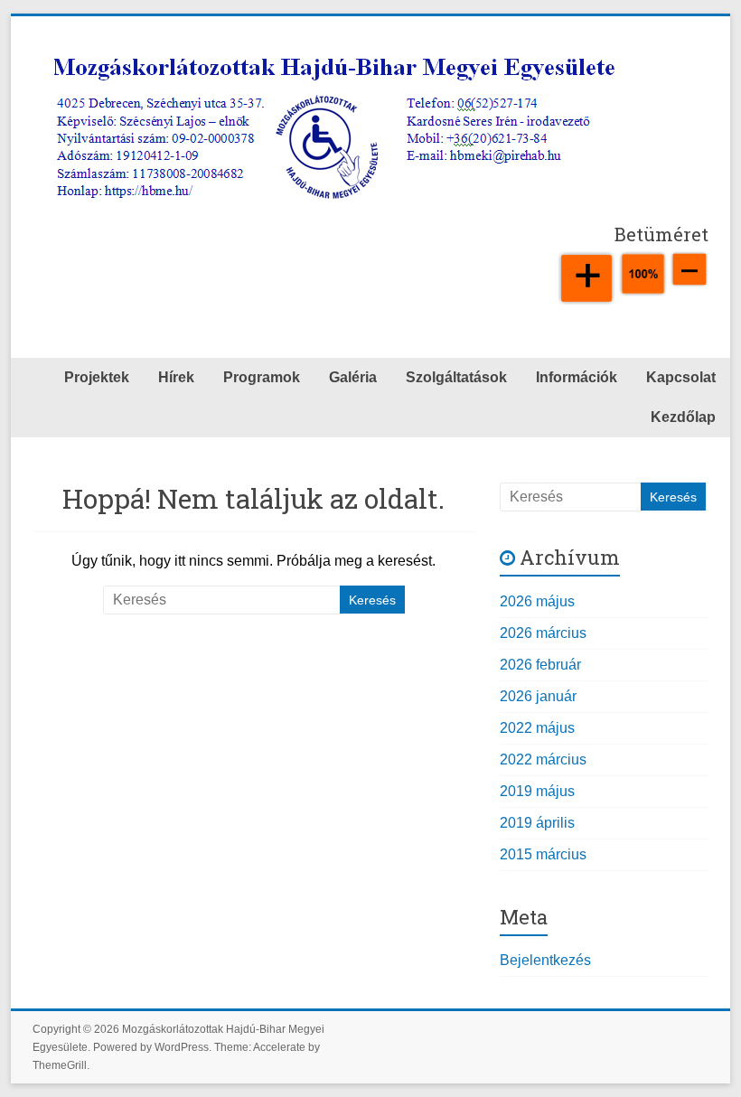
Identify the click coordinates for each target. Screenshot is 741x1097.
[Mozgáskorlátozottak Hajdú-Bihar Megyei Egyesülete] (335, 52)
